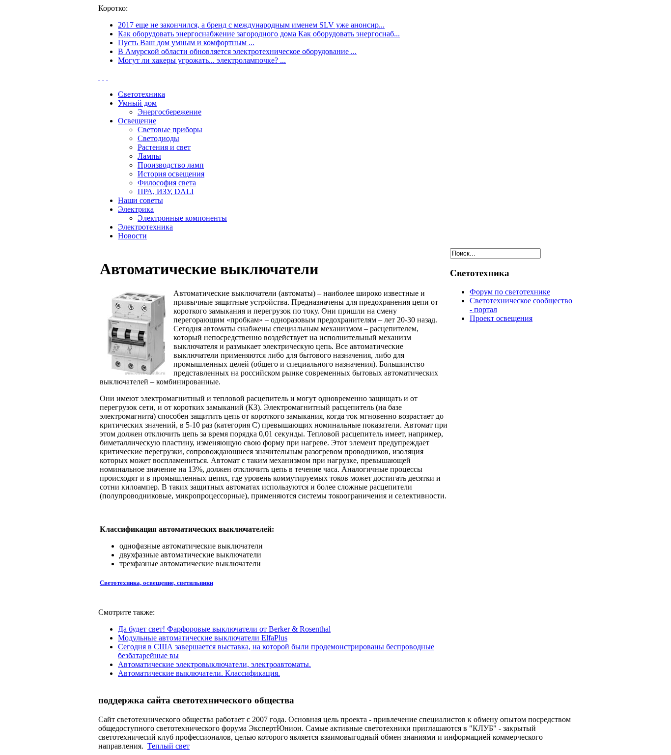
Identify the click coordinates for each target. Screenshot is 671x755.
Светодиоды (158, 138)
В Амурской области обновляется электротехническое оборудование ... (237, 51)
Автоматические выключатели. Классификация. (199, 673)
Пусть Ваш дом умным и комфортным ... (186, 42)
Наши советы (140, 200)
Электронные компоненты (182, 218)
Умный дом (137, 103)
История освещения (171, 174)
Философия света (167, 182)
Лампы (149, 156)
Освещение (137, 120)
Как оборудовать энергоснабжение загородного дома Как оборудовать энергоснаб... (259, 33)
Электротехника (145, 227)
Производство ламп (171, 165)
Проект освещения (501, 318)
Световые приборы (170, 129)
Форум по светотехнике (510, 292)
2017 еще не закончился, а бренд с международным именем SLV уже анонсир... (251, 25)
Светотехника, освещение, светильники (156, 582)
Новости (132, 236)
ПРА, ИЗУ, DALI (166, 191)
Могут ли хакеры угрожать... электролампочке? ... (202, 60)
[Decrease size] (107, 77)
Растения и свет (164, 147)
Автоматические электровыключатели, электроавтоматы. (214, 664)
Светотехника (141, 94)
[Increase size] (99, 77)
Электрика (136, 209)
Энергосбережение (169, 112)
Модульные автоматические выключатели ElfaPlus (202, 638)
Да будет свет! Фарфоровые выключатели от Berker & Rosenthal (224, 629)
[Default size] (103, 77)
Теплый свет (168, 746)
